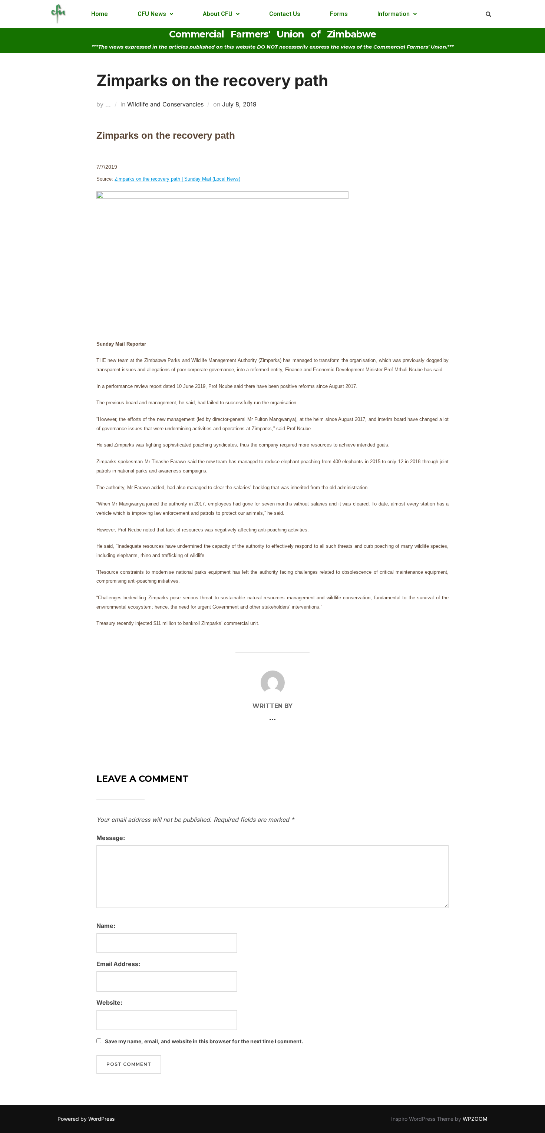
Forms (339, 13)
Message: (110, 837)
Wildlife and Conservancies (165, 104)
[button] (155, 14)
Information (393, 13)
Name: (105, 925)
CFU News (152, 13)
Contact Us (284, 13)
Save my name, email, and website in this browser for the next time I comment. (204, 1041)
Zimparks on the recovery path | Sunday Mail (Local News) (177, 179)
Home (99, 13)
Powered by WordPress (86, 1119)
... (108, 104)
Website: (109, 1002)
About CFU (217, 13)
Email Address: (118, 964)
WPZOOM (475, 1119)
